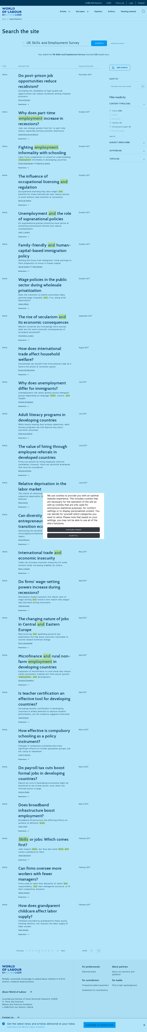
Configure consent (73, 530)
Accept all (73, 535)
